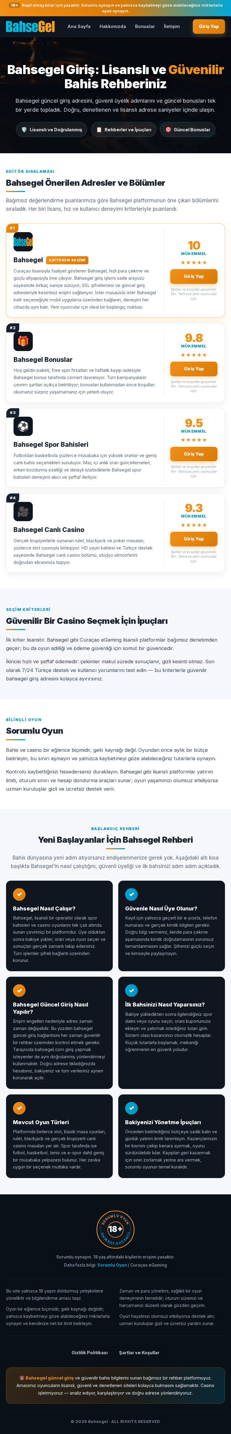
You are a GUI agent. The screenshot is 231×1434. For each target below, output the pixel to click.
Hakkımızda (113, 26)
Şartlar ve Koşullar (139, 1352)
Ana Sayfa (79, 26)
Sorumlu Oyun (112, 1265)
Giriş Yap (209, 26)
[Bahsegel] (30, 26)
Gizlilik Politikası (90, 1352)
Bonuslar (145, 26)
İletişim (172, 26)
